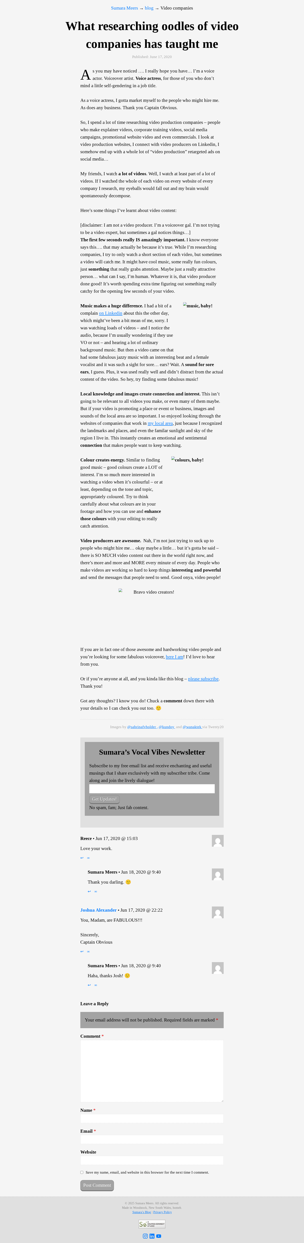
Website (88, 1152)
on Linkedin (110, 313)
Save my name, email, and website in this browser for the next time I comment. (147, 1172)
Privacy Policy (162, 1212)
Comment (92, 1036)
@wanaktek (192, 727)
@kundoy (167, 727)
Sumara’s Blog (141, 1212)
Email (88, 1131)
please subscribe (203, 678)
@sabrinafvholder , (142, 727)
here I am (174, 656)
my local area (160, 423)
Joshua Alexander (98, 910)
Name (88, 1110)
